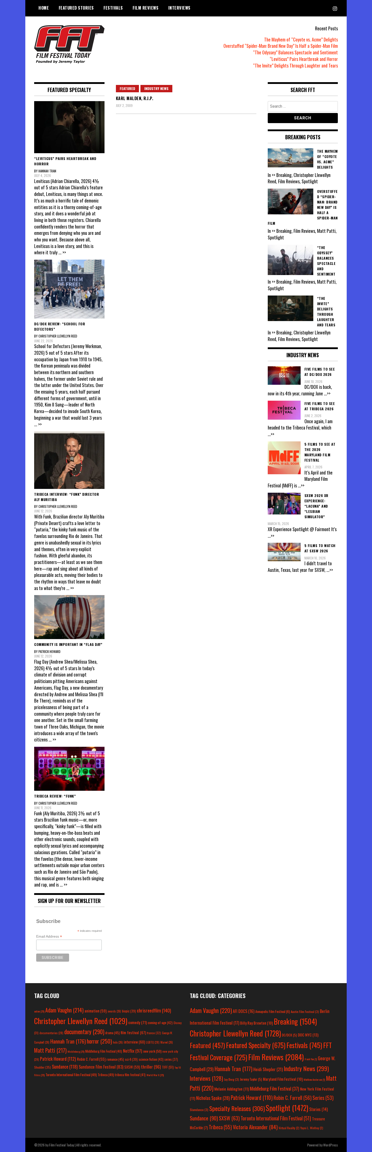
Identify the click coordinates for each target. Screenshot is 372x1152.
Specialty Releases (237, 1108)
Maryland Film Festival (283, 1079)
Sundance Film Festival (101, 1067)
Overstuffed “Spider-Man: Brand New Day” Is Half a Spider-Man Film (280, 45)
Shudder (42, 1067)
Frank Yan (311, 1059)
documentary (84, 1031)
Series (323, 1097)
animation (96, 1010)
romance (115, 1059)
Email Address (49, 936)
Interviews (179, 8)
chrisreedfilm (154, 1010)
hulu (118, 1042)
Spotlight (287, 1107)
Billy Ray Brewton (256, 1023)
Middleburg (76, 1051)
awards (114, 1011)
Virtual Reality (289, 1128)
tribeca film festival (130, 1074)
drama (112, 1032)
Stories (318, 1109)
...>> (327, 393)
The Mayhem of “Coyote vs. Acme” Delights (301, 39)
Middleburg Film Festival (103, 1051)
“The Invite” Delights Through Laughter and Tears (295, 65)
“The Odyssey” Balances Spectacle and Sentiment (295, 52)
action (39, 1011)
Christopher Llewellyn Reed (80, 1020)
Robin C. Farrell (91, 1059)
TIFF (168, 1067)
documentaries (51, 1033)
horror (99, 1041)
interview (134, 1042)
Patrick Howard (58, 1058)
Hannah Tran (68, 1041)
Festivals (113, 8)
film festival (133, 1032)
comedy (137, 1022)
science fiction (151, 1059)
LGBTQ (152, 1042)
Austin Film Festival (305, 1011)
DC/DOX (289, 1034)
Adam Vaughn (64, 1010)
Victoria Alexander (255, 1127)
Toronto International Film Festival (71, 1074)
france (154, 1033)
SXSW (132, 1067)
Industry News (156, 88)
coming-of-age (160, 1022)
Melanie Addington (231, 1089)
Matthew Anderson (314, 1079)
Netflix (132, 1050)
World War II (155, 1075)
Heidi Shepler (268, 1069)
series (171, 1059)
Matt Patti (50, 1050)
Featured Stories (76, 8)
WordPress (330, 1144)
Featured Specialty (255, 1045)
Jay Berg (231, 1079)
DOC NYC (308, 1035)
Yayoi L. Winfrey (311, 1128)
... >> (62, 252)
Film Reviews (145, 8)
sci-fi (131, 1059)
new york (152, 1051)
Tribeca (106, 1074)
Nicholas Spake (213, 1098)
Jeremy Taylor (251, 1079)
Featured (127, 88)
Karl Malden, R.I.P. (134, 98)
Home (43, 8)
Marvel (166, 1042)
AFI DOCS (243, 1011)
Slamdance (199, 1109)
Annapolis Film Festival (272, 1011)
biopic (129, 1011)
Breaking (295, 1021)
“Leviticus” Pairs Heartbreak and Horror (304, 59)
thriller (151, 1066)
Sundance (65, 1066)
